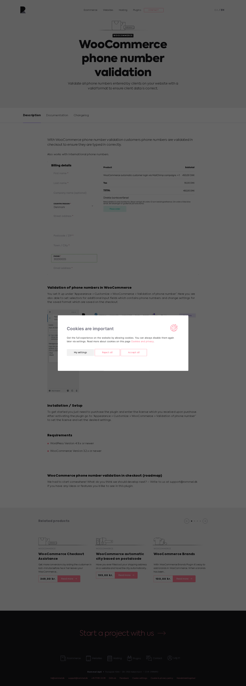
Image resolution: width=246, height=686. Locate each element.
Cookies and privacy (142, 341)
